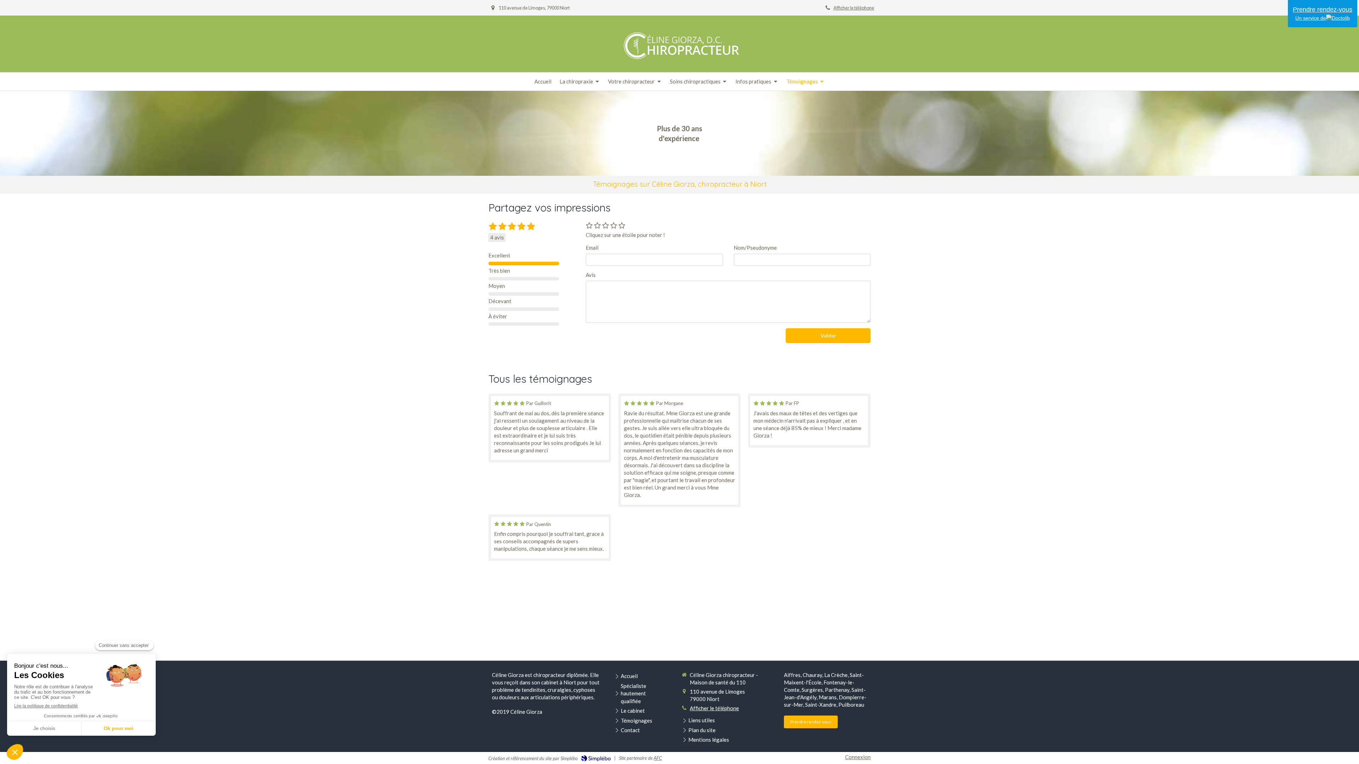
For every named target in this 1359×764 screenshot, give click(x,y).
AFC (658, 758)
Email (592, 247)
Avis (591, 275)
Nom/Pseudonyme (755, 247)
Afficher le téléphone (853, 8)
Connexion (858, 757)
